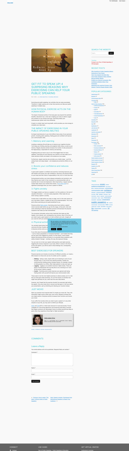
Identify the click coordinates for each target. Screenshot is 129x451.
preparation (99, 199)
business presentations (99, 188)
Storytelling (96, 111)
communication (109, 188)
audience (107, 184)
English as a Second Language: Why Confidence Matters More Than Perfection (101, 81)
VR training (94, 210)
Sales (95, 101)
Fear (92, 123)
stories (98, 206)
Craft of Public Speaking (96, 104)
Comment (34, 352)
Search (111, 53)
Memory (96, 151)
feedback (101, 194)
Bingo (92, 188)
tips (92, 208)
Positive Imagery (97, 154)
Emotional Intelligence (99, 147)
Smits (32, 305)
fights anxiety (44, 205)
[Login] (128, 0)
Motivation (56, 96)
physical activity (48, 329)
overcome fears (94, 197)
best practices (108, 186)
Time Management (98, 113)
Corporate (93, 100)
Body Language (97, 145)
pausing (102, 197)
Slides (107, 204)
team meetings (108, 206)
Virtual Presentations (98, 115)
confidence (37, 329)
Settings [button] (53, 229)
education (93, 192)
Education (93, 121)
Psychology (94, 142)
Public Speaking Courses (96, 158)
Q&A (95, 109)
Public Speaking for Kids (96, 160)
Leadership (93, 130)
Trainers (93, 168)
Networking (94, 136)
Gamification (94, 125)
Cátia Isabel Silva (43, 96)
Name (33, 368)
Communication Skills (96, 98)
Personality (93, 140)
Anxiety (95, 143)
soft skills (111, 204)
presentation (106, 199)
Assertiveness (94, 94)
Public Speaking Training (96, 162)
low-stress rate (62, 183)
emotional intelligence (100, 192)
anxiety (33, 329)
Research (93, 164)
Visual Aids (93, 172)
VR (92, 174)
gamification (105, 194)
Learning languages (108, 196)
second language (94, 204)
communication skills (97, 190)
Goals (109, 194)
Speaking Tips (94, 166)
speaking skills (94, 206)
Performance (107, 197)
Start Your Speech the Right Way (100, 75)
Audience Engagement (99, 105)
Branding (93, 96)
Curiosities (51, 96)
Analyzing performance (95, 184)
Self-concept (97, 156)
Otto (38, 305)
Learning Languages (95, 132)
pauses (99, 197)
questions (110, 202)
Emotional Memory (98, 149)
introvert (98, 196)
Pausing (96, 107)
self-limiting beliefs (101, 204)
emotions (108, 192)
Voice (95, 117)
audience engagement (98, 186)
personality (93, 199)
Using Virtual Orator (95, 170)
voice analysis (104, 208)
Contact (14, 450)
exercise (42, 329)
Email (33, 374)
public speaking (98, 202)
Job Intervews (94, 127)
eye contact (93, 194)
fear (97, 194)
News (92, 138)
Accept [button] (59, 229)
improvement (93, 196)
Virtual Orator (97, 208)
